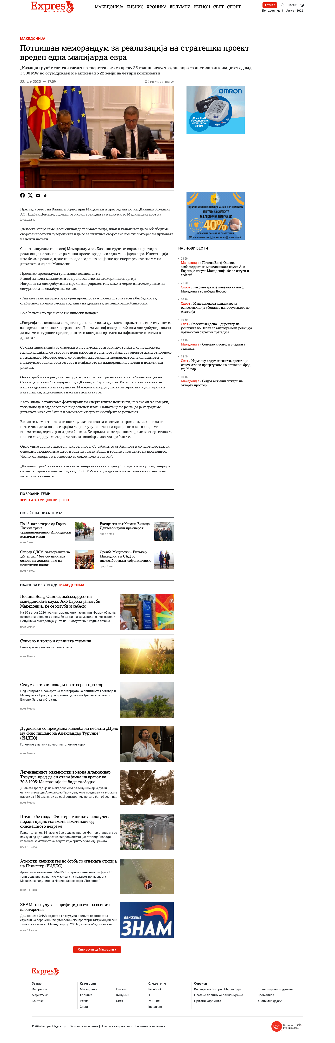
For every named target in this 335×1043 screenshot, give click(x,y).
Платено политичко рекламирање (218, 995)
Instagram (155, 1007)
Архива (270, 5)
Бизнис (135, 6)
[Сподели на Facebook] (22, 195)
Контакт (37, 1001)
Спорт (234, 6)
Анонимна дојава (270, 1001)
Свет (218, 6)
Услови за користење (84, 1026)
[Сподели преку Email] (38, 195)
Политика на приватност (116, 1026)
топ (65, 500)
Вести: (293, 5)
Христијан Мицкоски (38, 500)
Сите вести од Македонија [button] (97, 949)
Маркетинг (39, 995)
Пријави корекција (207, 1001)
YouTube (154, 1001)
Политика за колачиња (150, 1026)
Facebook (155, 989)
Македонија (109, 6)
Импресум (39, 989)
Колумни (180, 6)
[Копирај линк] (45, 195)
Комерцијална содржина (275, 989)
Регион (202, 6)
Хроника (157, 6)
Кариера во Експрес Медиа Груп (217, 989)
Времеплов (266, 995)
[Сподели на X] (30, 195)
